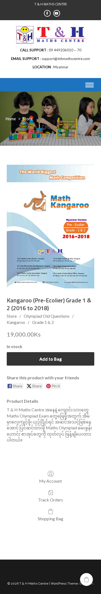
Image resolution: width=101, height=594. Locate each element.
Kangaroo (16, 322)
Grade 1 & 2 (43, 322)
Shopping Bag (50, 518)
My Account (50, 480)
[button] (86, 579)
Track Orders (50, 499)
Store (12, 316)
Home (10, 118)
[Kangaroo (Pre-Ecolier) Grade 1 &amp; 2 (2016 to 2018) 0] (50, 226)
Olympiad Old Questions (46, 316)
